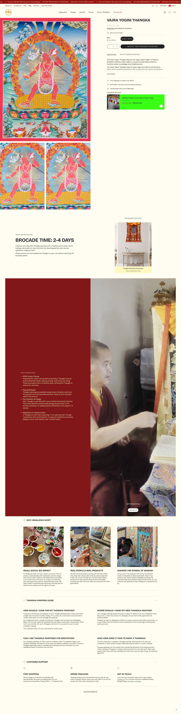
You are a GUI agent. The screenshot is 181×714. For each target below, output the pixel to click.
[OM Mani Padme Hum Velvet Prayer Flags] (113, 102)
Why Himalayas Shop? (39, 520)
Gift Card (163, 6)
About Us (8, 6)
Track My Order (46, 6)
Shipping (110, 28)
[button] (63, 12)
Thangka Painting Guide (40, 600)
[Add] (161, 106)
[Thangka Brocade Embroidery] (133, 244)
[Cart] (174, 12)
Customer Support (37, 662)
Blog (29, 6)
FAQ (25, 6)
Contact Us (17, 6)
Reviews (36, 6)
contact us (121, 679)
